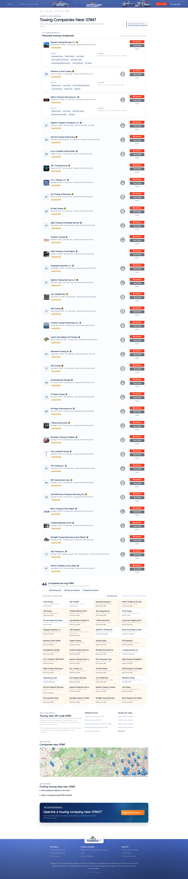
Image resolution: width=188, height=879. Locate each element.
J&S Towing (56, 308)
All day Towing (57, 208)
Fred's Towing (48, 602)
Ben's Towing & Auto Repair (62, 508)
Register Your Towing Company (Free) (94, 850)
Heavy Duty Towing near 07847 (94, 716)
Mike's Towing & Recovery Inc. (64, 97)
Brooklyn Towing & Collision (63, 437)
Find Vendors (126, 853)
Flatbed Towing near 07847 (93, 720)
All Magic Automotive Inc (61, 408)
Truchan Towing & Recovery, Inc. (65, 323)
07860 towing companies (125, 727)
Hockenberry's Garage (60, 380)
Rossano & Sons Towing (61, 71)
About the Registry (87, 856)
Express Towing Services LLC (63, 42)
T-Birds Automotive (59, 423)
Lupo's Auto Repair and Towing (64, 337)
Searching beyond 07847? (137, 24)
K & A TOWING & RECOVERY (63, 151)
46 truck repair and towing (52, 620)
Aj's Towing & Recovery (61, 194)
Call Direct (137, 42)
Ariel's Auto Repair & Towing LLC (132, 630)
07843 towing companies (125, 716)
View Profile (137, 45)
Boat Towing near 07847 (92, 731)
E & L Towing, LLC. (58, 180)
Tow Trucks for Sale (129, 856)
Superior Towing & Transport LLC (65, 123)
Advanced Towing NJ (60, 351)
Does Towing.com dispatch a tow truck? (55, 790)
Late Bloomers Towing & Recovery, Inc (67, 494)
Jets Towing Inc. (57, 551)
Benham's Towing (128, 678)
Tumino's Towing (58, 237)
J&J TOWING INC (58, 294)
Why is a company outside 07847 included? (56, 795)
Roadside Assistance (57, 853)
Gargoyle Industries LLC (61, 266)
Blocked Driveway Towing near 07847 (96, 727)
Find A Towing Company (29, 4)
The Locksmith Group (60, 451)
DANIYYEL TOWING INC (104, 630)
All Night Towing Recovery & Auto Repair (68, 537)
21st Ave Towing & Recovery (63, 137)
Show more (121, 731)
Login (82, 853)
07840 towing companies (125, 724)
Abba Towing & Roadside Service (65, 223)
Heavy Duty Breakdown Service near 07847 (98, 724)
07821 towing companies (125, 720)
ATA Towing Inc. (57, 466)
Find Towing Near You (58, 850)
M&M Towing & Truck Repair (63, 251)
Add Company (161, 4)
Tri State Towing (58, 394)
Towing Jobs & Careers (130, 850)
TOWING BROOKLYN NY (61, 523)
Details (137, 49)
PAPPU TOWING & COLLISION (63, 566)
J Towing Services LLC (130, 650)
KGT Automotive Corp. (60, 480)
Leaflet (129, 776)
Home (9, 4)
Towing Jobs (175, 4)
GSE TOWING (74, 602)
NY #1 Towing (127, 611)
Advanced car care (50, 678)
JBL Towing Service (59, 165)
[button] (122, 761)
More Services (55, 856)
